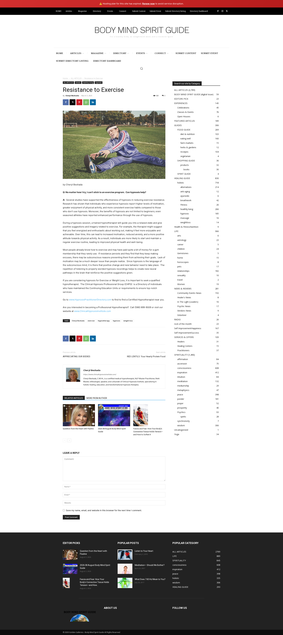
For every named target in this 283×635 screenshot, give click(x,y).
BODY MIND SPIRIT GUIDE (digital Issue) (193, 94)
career (180, 244)
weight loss (128, 321)
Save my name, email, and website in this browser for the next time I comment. (104, 510)
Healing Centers (184, 346)
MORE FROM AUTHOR (97, 398)
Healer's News (184, 297)
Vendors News (184, 310)
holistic (78, 83)
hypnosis (99, 83)
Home (65, 78)
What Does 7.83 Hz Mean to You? (150, 579)
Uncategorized (181, 429)
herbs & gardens (188, 147)
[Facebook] (218, 11)
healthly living (88, 83)
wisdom (181, 425)
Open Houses (183, 116)
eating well (185, 138)
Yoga (176, 434)
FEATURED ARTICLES (184, 120)
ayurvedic (184, 196)
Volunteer (181, 315)
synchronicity (183, 421)
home (180, 257)
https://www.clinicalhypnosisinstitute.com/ (99, 374)
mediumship (183, 385)
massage (184, 218)
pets (179, 266)
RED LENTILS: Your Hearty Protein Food (146, 356)
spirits (183, 416)
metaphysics (183, 390)
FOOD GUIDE (183, 129)
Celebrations (183, 107)
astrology (181, 240)
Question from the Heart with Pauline (78, 429)
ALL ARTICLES (76, 78)
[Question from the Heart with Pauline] (79, 415)
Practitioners (183, 350)
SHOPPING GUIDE (186, 160)
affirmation (182, 359)
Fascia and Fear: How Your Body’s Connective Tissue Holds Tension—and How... (94, 582)
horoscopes (183, 262)
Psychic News (183, 306)
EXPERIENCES (180, 103)
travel (180, 279)
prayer (180, 403)
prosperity (182, 407)
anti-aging (185, 191)
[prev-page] (64, 440)
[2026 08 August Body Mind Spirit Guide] (114, 415)
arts (179, 235)
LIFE (176, 231)
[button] (141, 68)
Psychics (181, 412)
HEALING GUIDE (182, 178)
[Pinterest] (79, 102)
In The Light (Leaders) (187, 301)
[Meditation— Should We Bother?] (125, 569)
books (186, 169)
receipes (184, 151)
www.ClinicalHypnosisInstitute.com (92, 311)
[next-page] (69, 440)
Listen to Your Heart (144, 551)
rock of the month (183, 324)
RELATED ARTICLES (74, 398)
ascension (182, 363)
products (184, 165)
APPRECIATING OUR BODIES (76, 356)
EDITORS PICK (181, 98)
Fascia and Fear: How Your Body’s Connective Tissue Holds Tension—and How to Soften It (148, 432)
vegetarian (185, 156)
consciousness (184, 368)
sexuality (181, 275)
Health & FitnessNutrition (186, 226)
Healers (181, 341)
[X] (226, 11)
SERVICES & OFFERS (184, 337)
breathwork (185, 200)
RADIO (177, 319)
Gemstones (182, 253)
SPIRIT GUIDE (184, 173)
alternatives (185, 187)
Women (181, 284)
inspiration (182, 372)
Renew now (148, 3)
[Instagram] (222, 11)
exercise (91, 321)
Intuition (181, 376)
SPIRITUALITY (181, 354)
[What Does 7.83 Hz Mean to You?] (125, 583)
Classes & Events (185, 112)
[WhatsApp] (86, 102)
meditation (182, 381)
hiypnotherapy (104, 321)
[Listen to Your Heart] (125, 555)
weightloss (185, 222)
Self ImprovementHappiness (187, 328)
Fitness (183, 204)
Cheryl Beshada (72, 95)
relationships (183, 271)
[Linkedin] (93, 102)
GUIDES (178, 125)
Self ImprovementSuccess (186, 332)
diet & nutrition (187, 134)
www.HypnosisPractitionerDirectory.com (90, 299)
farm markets (186, 143)
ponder (180, 399)
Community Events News (189, 293)
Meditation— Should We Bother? (149, 565)
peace (180, 394)
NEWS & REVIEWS (182, 288)
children (181, 248)
